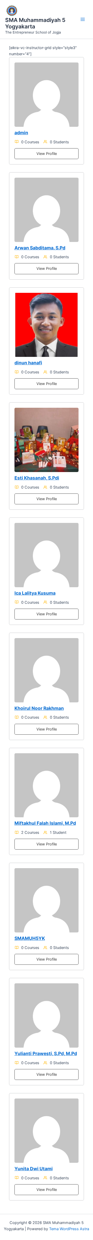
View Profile (46, 153)
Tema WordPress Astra (69, 1229)
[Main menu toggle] (83, 19)
